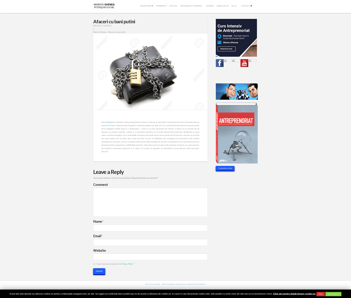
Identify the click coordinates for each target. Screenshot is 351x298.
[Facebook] (163, 287)
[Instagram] (188, 287)
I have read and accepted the (115, 264)
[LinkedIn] (175, 287)
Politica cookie (152, 284)
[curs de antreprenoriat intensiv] (236, 39)
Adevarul (110, 122)
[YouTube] (182, 287)
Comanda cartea (225, 168)
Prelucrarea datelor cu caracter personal (184, 284)
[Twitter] (169, 287)
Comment (100, 185)
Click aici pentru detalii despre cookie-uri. (294, 294)
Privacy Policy (127, 264)
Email (98, 236)
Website (99, 250)
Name (98, 221)
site (156, 125)
